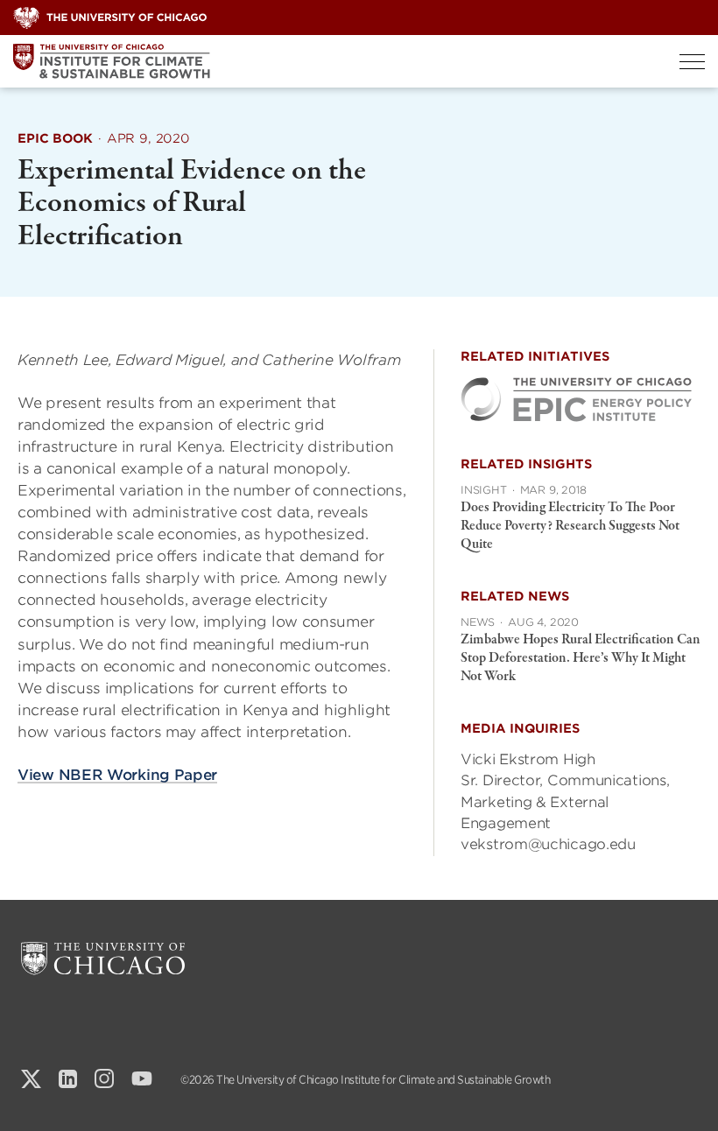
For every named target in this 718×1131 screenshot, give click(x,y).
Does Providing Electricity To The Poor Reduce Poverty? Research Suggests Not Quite (570, 526)
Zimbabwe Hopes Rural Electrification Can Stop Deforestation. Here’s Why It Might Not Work (580, 658)
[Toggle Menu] (692, 61)
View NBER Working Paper (117, 774)
